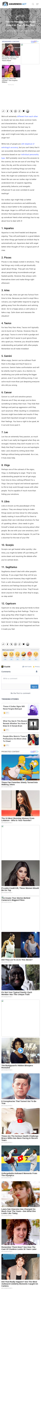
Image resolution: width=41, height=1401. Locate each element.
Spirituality (20, 16)
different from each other (27, 116)
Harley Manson (14, 31)
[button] (37, 4)
